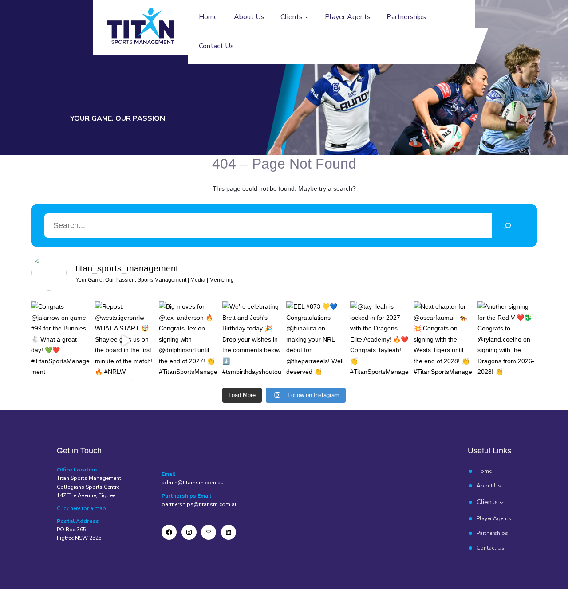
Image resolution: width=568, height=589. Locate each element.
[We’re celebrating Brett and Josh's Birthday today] (252, 340)
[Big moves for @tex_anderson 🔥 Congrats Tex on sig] (188, 340)
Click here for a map (81, 508)
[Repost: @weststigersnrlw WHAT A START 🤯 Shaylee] (124, 340)
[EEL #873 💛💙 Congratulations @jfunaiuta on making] (316, 340)
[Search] (508, 225)
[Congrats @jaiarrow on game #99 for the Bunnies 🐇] (61, 340)
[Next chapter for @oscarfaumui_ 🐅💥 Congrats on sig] (443, 340)
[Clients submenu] (306, 17)
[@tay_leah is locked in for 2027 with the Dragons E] (380, 340)
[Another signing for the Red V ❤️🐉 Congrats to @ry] (507, 340)
